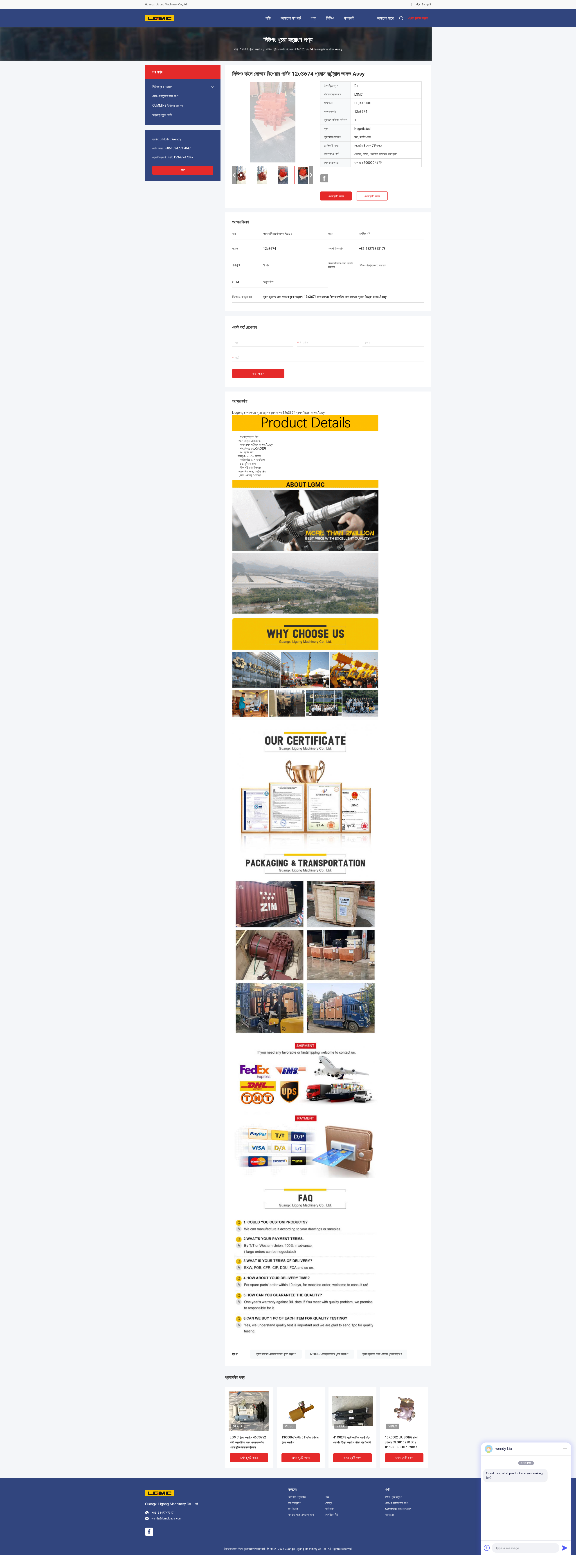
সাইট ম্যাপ (329, 1508)
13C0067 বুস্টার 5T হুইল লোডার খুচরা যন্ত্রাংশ (300, 1440)
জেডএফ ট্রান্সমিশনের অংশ (165, 96)
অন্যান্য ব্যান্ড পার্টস (162, 115)
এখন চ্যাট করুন (336, 196)
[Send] (564, 1548)
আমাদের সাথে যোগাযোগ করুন (301, 1514)
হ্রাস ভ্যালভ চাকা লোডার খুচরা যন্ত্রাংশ (382, 1354)
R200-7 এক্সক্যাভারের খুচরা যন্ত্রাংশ (329, 1354)
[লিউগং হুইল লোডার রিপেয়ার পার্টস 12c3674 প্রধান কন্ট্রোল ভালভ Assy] (249, 1411)
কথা (183, 170)
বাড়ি (236, 49)
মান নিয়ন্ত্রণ (293, 1508)
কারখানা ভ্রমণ (294, 1503)
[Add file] (487, 1548)
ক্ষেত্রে (328, 1503)
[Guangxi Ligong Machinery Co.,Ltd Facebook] (411, 4)
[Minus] (564, 1448)
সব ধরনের (389, 1514)
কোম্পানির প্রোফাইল (297, 1497)
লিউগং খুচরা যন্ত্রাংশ (252, 49)
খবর (327, 1497)
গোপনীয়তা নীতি (331, 1514)
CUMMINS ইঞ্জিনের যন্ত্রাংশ (167, 105)
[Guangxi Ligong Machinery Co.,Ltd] (159, 18)
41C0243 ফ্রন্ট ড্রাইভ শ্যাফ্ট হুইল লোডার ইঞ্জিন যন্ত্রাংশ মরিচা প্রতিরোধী (352, 1440)
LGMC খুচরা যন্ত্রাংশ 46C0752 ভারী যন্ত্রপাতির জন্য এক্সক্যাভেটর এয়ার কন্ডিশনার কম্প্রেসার (248, 1442)
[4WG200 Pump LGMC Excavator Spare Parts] (273, 122)
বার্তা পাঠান (258, 373)
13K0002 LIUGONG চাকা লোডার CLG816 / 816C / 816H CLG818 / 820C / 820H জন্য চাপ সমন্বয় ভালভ (401, 1443)
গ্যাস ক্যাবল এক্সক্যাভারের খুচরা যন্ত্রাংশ (276, 1354)
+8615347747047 (178, 148)
